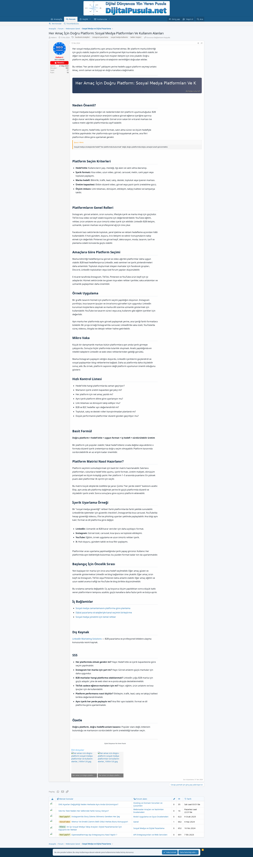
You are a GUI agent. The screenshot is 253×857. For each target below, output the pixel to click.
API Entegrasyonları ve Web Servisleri (150, 834)
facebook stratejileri (82, 37)
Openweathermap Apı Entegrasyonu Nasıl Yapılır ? (88, 834)
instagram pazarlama (100, 37)
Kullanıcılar (102, 19)
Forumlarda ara (73, 23)
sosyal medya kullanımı (119, 37)
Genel (136, 821)
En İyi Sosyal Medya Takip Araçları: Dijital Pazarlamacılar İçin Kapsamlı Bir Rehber (90, 828)
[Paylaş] (198, 43)
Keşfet (85, 19)
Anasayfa (58, 19)
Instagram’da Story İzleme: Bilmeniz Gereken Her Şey (90, 816)
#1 (202, 43)
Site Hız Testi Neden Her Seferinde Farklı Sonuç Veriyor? (84, 810)
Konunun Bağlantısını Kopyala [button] (158, 37)
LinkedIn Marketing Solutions (87, 638)
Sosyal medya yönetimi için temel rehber (96, 616)
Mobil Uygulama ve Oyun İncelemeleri (150, 816)
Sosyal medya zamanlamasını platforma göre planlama (103, 608)
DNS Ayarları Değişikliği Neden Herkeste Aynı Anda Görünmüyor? (88, 804)
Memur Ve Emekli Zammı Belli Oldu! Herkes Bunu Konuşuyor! (94, 821)
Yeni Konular (57, 23)
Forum (72, 19)
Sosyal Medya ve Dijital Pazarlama (148, 828)
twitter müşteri (135, 37)
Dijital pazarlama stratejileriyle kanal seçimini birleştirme (104, 612)
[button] (90, 19)
